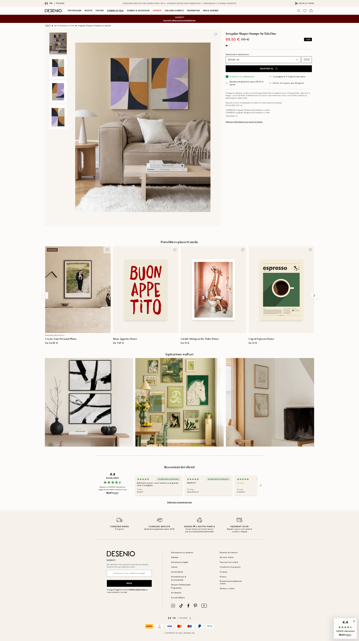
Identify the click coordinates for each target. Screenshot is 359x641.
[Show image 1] (58, 43)
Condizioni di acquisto (230, 567)
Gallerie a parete (174, 10)
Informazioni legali (179, 562)
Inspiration (193, 10)
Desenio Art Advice (229, 552)
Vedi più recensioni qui (179, 502)
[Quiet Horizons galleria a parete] (270, 402)
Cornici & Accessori (138, 10)
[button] (307, 59)
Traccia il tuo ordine (229, 562)
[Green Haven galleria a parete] (179, 402)
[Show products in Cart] (311, 10)
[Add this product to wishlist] (215, 34)
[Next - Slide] (314, 295)
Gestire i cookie (227, 588)
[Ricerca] (299, 11)
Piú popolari (74, 10)
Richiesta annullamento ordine (231, 582)
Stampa (174, 557)
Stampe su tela (115, 10)
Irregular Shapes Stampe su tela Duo (94, 25)
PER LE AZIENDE (210, 10)
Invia (129, 583)
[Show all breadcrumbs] (48, 25)
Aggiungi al (267, 68)
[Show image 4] (58, 117)
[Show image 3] (58, 91)
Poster (99, 10)
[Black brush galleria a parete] (89, 402)
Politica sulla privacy (137, 590)
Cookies (223, 572)
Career (174, 567)
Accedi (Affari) (178, 597)
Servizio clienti (226, 557)
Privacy (223, 577)
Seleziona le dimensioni (237, 54)
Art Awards (176, 593)
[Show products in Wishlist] (305, 10)
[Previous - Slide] (45, 295)
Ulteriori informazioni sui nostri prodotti (244, 122)
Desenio (188, 633)
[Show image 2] (58, 67)
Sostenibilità (177, 572)
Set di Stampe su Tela (64, 25)
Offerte (157, 10)
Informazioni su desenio (182, 552)
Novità (88, 10)
